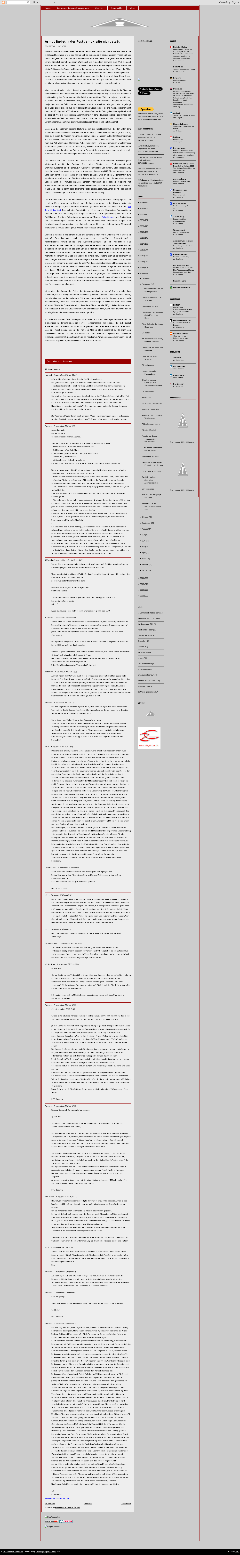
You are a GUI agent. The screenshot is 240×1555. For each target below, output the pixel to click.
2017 (142, 244)
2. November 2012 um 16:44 (65, 1292)
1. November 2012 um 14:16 (70, 943)
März (144, 559)
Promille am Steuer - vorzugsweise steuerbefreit (150, 439)
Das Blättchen (179, 366)
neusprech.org (179, 179)
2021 (142, 220)
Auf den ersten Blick (146, 624)
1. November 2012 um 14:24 (68, 964)
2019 (142, 232)
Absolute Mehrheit (149, 430)
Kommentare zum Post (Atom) (67, 1508)
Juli (143, 535)
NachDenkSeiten (180, 47)
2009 (142, 590)
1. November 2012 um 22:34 (67, 1197)
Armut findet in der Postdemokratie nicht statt (82, 41)
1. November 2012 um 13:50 (60, 895)
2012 (142, 273)
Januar (145, 570)
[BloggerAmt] (52, 1527)
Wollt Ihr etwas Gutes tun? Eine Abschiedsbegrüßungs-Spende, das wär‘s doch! (183, 270)
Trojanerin (49, 1197)
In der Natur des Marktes (152, 403)
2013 (142, 268)
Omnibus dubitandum (146, 675)
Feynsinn (177, 78)
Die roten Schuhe (180, 334)
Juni (144, 541)
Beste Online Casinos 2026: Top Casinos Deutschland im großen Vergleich (184, 168)
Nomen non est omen (150, 306)
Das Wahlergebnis (145, 635)
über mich (99, 8)
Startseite (88, 1504)
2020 (142, 226)
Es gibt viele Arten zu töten (152, 471)
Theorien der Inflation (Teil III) (184, 69)
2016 (142, 250)
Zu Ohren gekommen (146, 692)
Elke (47, 1247)
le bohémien (178, 375)
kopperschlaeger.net (182, 320)
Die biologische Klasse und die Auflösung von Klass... (152, 315)
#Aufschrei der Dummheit (148, 618)
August (145, 529)
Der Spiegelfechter (181, 265)
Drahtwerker (50, 867)
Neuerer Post (50, 1504)
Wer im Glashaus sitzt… (182, 232)
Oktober (145, 517)
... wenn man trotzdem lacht (149, 613)
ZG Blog (176, 137)
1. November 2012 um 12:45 (62, 747)
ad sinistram (50, 964)
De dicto (141, 647)
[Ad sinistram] (139, 80)
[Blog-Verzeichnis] (66, 1523)
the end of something (181, 257)
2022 (142, 214)
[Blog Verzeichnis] (52, 1517)
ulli (46, 895)
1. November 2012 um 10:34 (65, 426)
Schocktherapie (109, 217)
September (146, 523)
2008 (142, 596)
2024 (142, 202)
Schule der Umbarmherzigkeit (184, 115)
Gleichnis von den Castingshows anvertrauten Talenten (152, 383)
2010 (142, 584)
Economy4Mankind (181, 287)
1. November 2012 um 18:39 (65, 1106)
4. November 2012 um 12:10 (65, 1323)
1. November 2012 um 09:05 (65, 375)
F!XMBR (176, 305)
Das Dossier (178, 384)
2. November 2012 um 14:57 (61, 1247)
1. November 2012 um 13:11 (68, 867)
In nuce (141, 658)
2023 (142, 208)
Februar (145, 564)
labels (132, 8)
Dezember (146, 278)
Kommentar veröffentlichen (57, 1498)
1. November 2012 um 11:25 (71, 560)
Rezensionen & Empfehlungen (182, 442)
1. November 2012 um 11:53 (65, 617)
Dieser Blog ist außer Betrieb (184, 246)
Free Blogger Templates (13, 1552)
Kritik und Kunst (180, 254)
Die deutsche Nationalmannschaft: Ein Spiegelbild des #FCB (182, 309)
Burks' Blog (178, 67)
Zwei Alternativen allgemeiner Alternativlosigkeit (150, 480)
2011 (142, 578)
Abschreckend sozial (150, 409)
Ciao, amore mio (179, 195)
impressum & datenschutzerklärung (73, 8)
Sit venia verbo (148, 365)
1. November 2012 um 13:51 (60, 929)
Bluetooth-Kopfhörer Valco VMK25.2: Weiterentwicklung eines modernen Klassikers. (184, 153)
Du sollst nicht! (148, 392)
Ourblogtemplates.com (46, 1552)
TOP (237, 1552)
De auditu (146, 333)
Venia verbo (142, 686)
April (144, 553)
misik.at (176, 113)
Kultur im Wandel (179, 80)
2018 (142, 238)
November (146, 284)
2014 (142, 262)
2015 (142, 256)
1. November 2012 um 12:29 (65, 702)
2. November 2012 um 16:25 (65, 1272)
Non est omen (143, 669)
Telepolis (177, 358)
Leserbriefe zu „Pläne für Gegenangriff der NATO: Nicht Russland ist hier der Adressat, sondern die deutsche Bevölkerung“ (183, 53)
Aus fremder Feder (145, 630)
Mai (143, 547)
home (48, 8)
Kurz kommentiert (145, 664)
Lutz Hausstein (179, 203)
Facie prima (146, 397)
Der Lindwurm (179, 148)
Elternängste (178, 139)
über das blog (117, 8)
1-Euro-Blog (178, 217)
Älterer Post (126, 1504)
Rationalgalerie (179, 281)
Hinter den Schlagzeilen (183, 164)
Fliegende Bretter (180, 124)
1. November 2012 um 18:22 (65, 1005)
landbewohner (51, 943)
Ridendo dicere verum (151, 424)
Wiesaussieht (179, 230)
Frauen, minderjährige (181, 181)
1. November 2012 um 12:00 (66, 672)
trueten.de (177, 89)
